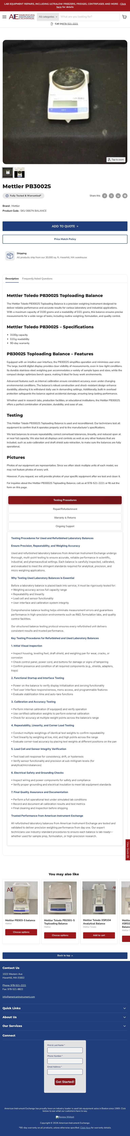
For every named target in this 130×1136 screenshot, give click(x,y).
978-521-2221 (70, 23)
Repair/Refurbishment (65, 509)
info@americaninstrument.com (19, 996)
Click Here (85, 1127)
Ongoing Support (65, 526)
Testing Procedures (65, 500)
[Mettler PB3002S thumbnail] (7, 172)
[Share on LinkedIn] (118, 195)
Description (12, 278)
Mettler (16, 206)
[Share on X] (111, 195)
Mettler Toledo (89, 927)
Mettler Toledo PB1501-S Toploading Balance (59, 922)
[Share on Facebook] (104, 195)
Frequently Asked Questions (37, 278)
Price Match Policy (65, 239)
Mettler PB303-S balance (20, 920)
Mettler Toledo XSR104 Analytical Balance (97, 921)
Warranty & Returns (65, 517)
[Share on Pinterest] (124, 195)
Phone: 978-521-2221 (14, 985)
